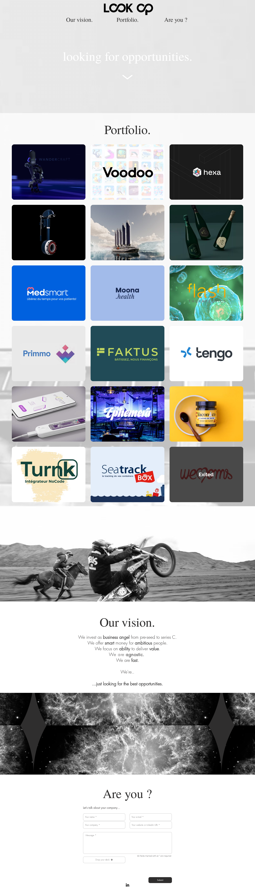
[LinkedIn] (127, 885)
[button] (104, 860)
